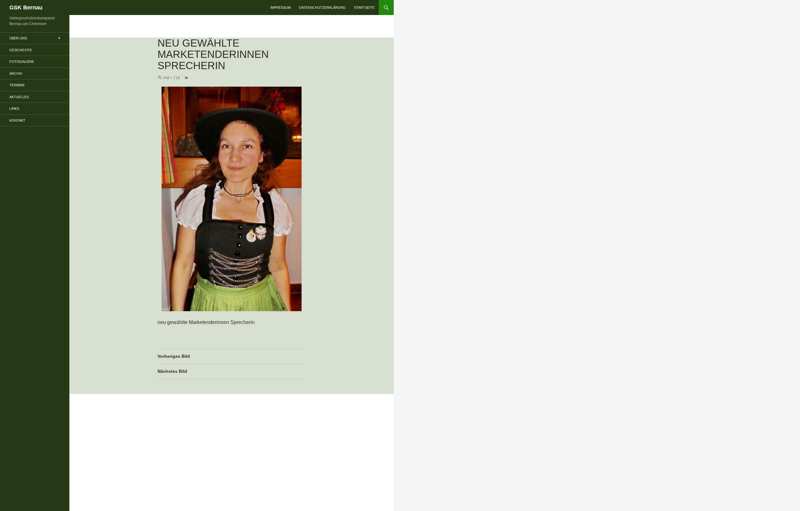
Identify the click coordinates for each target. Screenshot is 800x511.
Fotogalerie (21, 61)
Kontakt (17, 120)
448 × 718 (171, 78)
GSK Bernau (25, 7)
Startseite (364, 7)
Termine (17, 85)
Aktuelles (19, 97)
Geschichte (20, 50)
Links (14, 108)
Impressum (280, 7)
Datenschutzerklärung (322, 7)
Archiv (15, 73)
